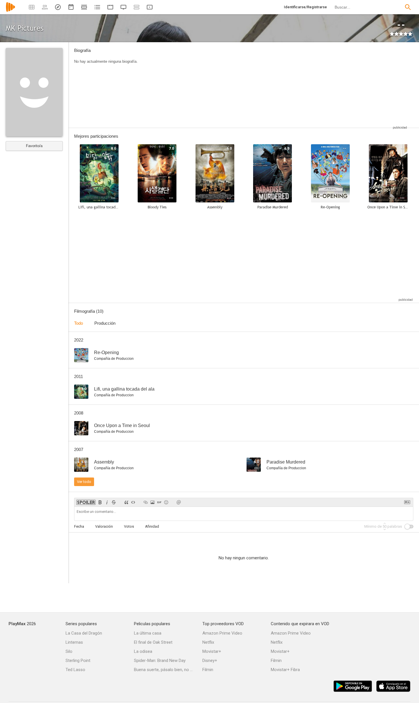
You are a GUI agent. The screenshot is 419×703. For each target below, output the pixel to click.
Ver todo (84, 481)
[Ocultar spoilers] (86, 502)
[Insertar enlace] (145, 502)
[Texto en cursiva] (106, 502)
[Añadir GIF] (159, 502)
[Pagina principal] (10, 11)
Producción (104, 323)
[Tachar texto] (113, 502)
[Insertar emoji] (166, 502)
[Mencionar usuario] (178, 502)
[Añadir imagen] (152, 502)
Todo (78, 323)
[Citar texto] (126, 502)
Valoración (104, 526)
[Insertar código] (133, 502)
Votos (129, 526)
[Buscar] (408, 7)
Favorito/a (34, 146)
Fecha (79, 526)
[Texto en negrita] (100, 502)
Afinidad (152, 526)
